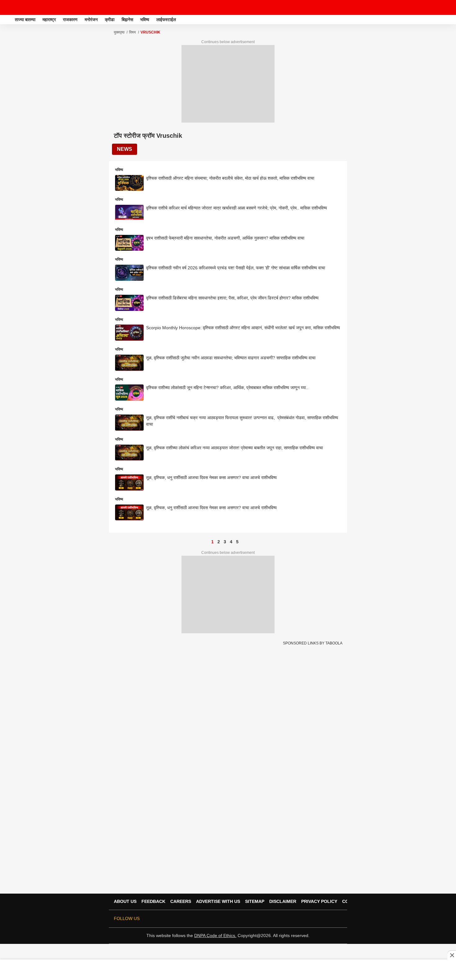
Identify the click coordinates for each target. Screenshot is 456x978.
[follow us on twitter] (286, 918)
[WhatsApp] (447, 7)
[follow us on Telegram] (329, 918)
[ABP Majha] (7, 19)
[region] (228, 968)
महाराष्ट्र (49, 19)
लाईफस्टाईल (166, 19)
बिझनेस (127, 19)
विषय (132, 32)
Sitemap (254, 901)
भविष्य (144, 19)
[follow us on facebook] (295, 918)
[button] (450, 18)
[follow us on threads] (303, 918)
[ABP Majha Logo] (21, 7)
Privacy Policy (319, 901)
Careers (180, 901)
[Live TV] (436, 7)
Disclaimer (282, 901)
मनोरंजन (91, 19)
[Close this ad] (451, 955)
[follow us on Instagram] (321, 918)
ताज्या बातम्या (25, 19)
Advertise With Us (218, 901)
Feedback (153, 901)
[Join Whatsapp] (338, 918)
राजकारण (70, 19)
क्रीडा (109, 19)
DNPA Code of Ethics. (215, 935)
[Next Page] (243, 541)
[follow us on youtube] (312, 918)
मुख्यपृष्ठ (119, 32)
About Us (125, 901)
